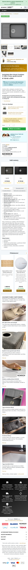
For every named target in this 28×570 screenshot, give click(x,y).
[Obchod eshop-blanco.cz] (14, 524)
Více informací (7, 100)
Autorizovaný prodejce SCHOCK (9, 532)
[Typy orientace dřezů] (14, 397)
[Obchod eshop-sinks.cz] (5, 528)
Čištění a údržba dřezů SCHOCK (10, 379)
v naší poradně (20, 474)
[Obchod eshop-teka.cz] (23, 527)
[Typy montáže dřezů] (14, 453)
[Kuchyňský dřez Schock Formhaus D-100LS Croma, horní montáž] (4, 113)
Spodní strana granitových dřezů (11, 351)
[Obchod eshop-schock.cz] (23, 524)
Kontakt (3, 539)
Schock (7, 144)
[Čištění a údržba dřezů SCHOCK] (14, 369)
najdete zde (18, 4)
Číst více (4, 329)
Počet (3, 125)
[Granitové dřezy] (14, 425)
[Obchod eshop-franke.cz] (5, 524)
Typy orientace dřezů (8, 407)
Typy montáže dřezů (7, 464)
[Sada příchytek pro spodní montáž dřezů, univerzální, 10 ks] (4, 108)
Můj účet (3, 536)
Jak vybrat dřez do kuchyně (9, 322)
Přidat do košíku (14, 129)
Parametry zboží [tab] (20, 188)
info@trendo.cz (15, 140)
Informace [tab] (6, 188)
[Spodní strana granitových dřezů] (14, 340)
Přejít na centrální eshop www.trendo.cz (14, 520)
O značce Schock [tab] (7, 190)
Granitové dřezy (6, 435)
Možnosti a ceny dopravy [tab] (19, 190)
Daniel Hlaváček (15, 559)
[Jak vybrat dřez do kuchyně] (14, 312)
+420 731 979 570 (16, 136)
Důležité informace (6, 534)
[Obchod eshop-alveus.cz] (14, 528)
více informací (22, 543)
